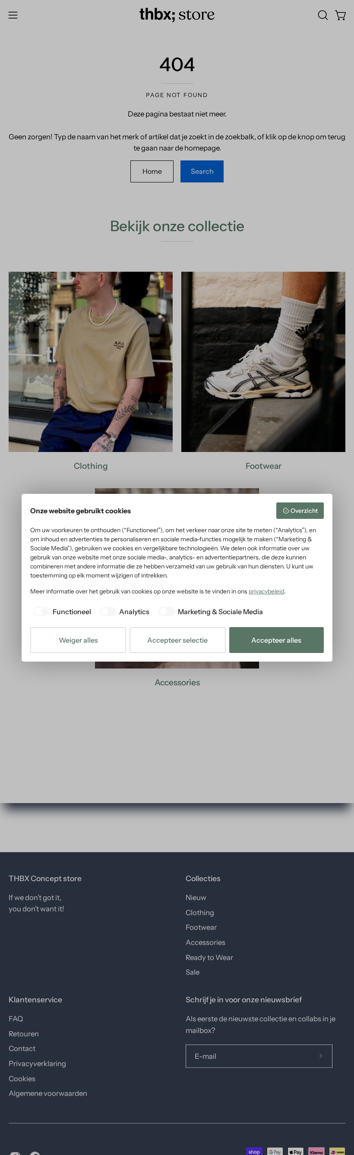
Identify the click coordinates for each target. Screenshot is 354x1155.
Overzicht (304, 511)
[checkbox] (60, 611)
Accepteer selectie (177, 640)
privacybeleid (266, 591)
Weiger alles (78, 640)
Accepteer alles (276, 640)
